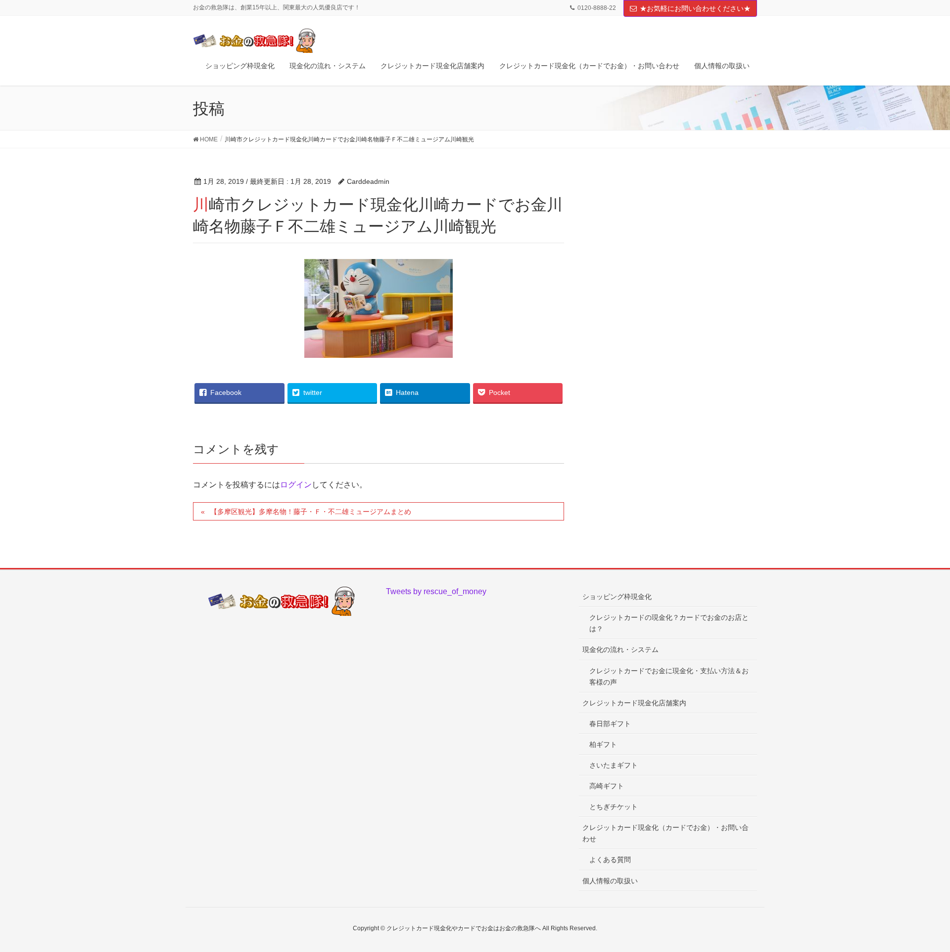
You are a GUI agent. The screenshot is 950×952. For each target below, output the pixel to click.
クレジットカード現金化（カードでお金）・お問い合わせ (665, 833)
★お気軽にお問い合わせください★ (695, 8)
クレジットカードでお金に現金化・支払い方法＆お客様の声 (669, 676)
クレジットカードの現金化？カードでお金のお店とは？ (669, 623)
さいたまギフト (613, 765)
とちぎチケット (613, 807)
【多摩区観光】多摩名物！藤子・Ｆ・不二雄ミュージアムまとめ (310, 512)
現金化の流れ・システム (620, 649)
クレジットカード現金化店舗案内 (634, 703)
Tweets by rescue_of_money (436, 591)
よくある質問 (610, 860)
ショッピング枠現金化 (617, 597)
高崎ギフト (606, 786)
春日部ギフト (610, 724)
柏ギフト (603, 744)
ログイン (296, 484)
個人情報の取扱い (610, 881)
